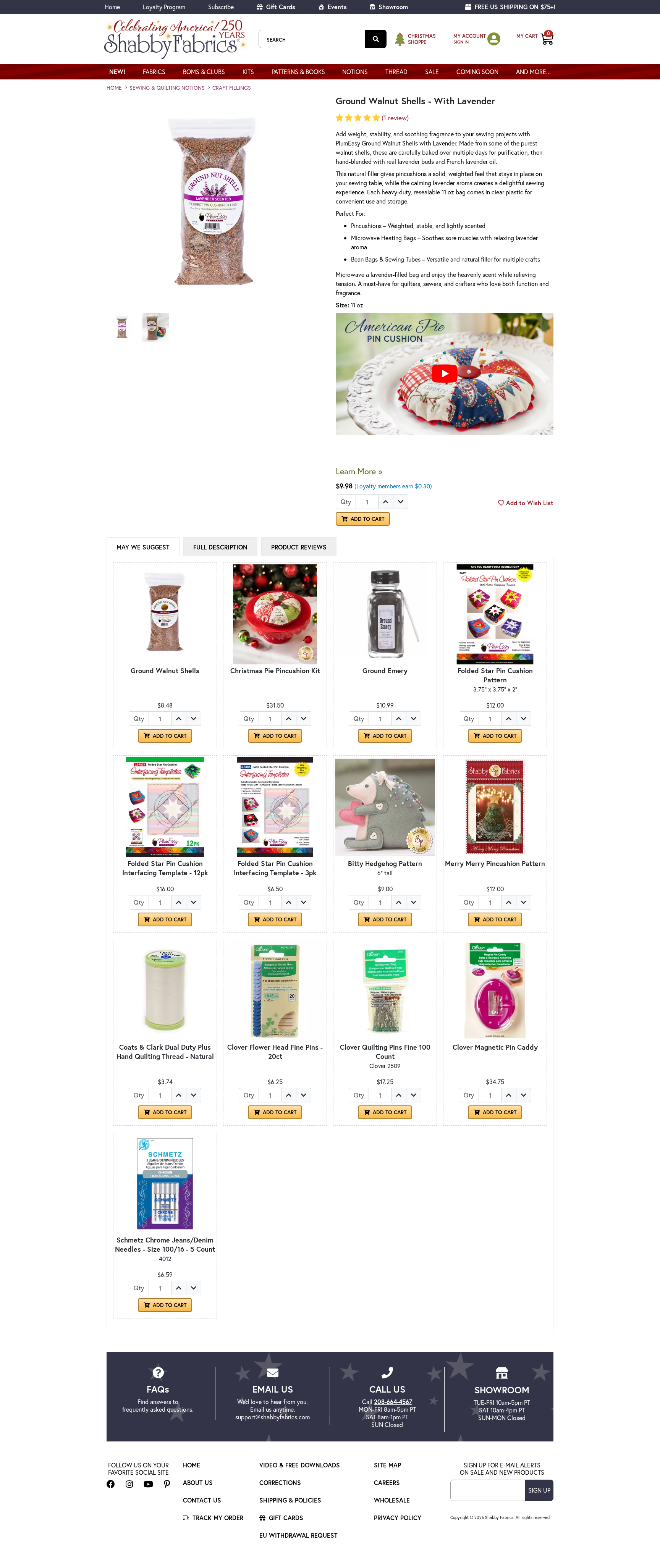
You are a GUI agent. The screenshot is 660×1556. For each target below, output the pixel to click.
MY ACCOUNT (469, 36)
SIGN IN (461, 42)
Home (112, 7)
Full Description (220, 547)
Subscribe (221, 7)
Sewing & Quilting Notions (167, 87)
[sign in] (494, 39)
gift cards (285, 1518)
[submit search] (376, 39)
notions (355, 72)
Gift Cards (279, 7)
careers (387, 1482)
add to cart (366, 518)
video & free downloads (299, 1465)
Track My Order (217, 1518)
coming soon (477, 72)
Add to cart (168, 735)
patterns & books (298, 72)
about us (198, 1482)
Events (336, 7)
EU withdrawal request (298, 1535)
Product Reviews (299, 547)
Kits (248, 72)
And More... (533, 72)
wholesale (392, 1500)
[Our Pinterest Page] (167, 1484)
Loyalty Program (164, 7)
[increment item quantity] (385, 501)
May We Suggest (143, 547)
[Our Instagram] (129, 1484)
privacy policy (397, 1518)
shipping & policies (290, 1500)
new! (117, 72)
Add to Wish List (528, 503)
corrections (280, 1482)
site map (387, 1465)
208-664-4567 (393, 1402)
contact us (202, 1500)
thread (396, 72)
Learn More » (359, 471)
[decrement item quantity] (400, 501)
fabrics (154, 72)
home (114, 87)
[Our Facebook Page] (111, 1484)
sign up (539, 1490)
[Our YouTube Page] (148, 1484)
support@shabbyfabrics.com (272, 1417)
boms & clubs (204, 72)
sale (432, 72)
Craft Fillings (231, 87)
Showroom (392, 7)
